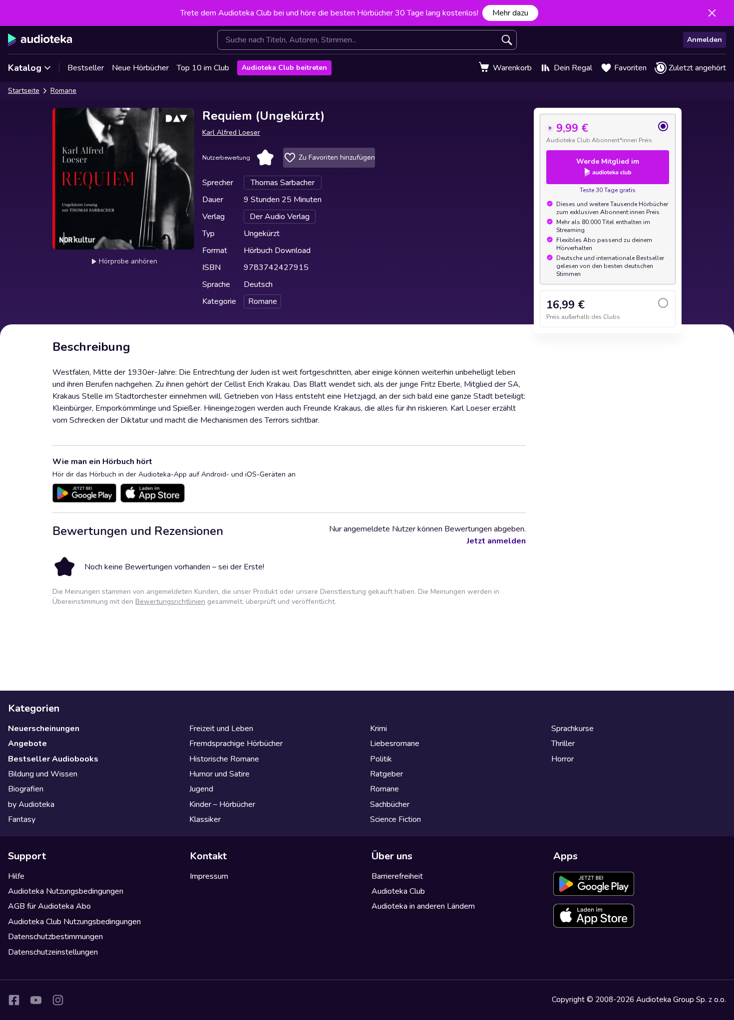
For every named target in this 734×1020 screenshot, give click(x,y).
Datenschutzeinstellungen (53, 952)
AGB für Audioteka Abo (49, 906)
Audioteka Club (398, 891)
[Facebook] (14, 1000)
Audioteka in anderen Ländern (423, 906)
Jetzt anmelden (496, 540)
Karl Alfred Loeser (231, 132)
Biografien (25, 788)
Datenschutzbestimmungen (55, 936)
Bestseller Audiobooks (53, 759)
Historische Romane (224, 759)
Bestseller (85, 67)
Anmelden (704, 39)
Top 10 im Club (203, 67)
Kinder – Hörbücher (222, 804)
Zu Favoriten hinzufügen (337, 157)
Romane (63, 90)
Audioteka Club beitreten (284, 67)
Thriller (563, 743)
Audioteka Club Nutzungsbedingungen (74, 921)
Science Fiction (395, 819)
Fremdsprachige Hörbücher (236, 743)
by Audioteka (31, 804)
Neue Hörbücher (140, 67)
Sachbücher (389, 804)
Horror (562, 759)
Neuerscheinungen (43, 728)
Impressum (209, 876)
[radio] (607, 132)
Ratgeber (386, 773)
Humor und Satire (219, 773)
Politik (381, 759)
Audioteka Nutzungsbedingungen (65, 891)
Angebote (27, 743)
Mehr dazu (510, 12)
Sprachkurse (572, 728)
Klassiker (205, 819)
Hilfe (16, 876)
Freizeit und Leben (221, 728)
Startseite (23, 90)
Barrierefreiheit (397, 876)
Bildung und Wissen (42, 773)
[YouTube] (36, 1000)
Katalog (24, 68)
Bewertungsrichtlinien (170, 601)
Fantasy (21, 819)
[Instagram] (58, 1000)
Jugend (201, 788)
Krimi (378, 728)
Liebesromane (394, 743)
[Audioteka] (40, 39)
